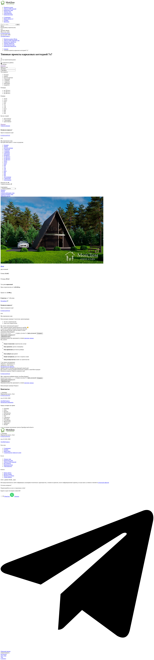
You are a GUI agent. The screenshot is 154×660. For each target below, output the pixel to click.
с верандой (7, 149)
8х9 (5, 174)
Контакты (6, 21)
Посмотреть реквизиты (7, 402)
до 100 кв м (7, 158)
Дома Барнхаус (8, 13)
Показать (3, 65)
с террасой (7, 152)
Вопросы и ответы (9, 475)
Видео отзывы (8, 474)
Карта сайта (7, 451)
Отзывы (6, 20)
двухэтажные (7, 177)
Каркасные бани (8, 14)
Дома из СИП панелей (10, 8)
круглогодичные (8, 148)
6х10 (5, 164)
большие (6, 145)
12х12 (5, 162)
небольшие (7, 153)
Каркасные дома (8, 10)
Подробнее (4, 301)
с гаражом (6, 151)
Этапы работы (8, 477)
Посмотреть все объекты (7, 366)
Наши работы (8, 18)
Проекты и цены (8, 7)
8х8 (5, 172)
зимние (6, 146)
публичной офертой (103, 482)
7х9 (5, 169)
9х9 (5, 175)
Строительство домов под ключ (12, 452)
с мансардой (7, 178)
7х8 (5, 168)
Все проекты (7, 463)
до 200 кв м (7, 159)
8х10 (5, 171)
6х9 (5, 165)
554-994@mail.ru (5, 36)
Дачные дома (7, 11)
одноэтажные (7, 180)
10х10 (5, 161)
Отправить (39, 333)
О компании (7, 17)
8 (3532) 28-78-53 (5, 33)
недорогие (7, 155)
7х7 (5, 166)
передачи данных (29, 338)
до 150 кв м (7, 156)
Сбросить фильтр (5, 125)
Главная (6, 49)
